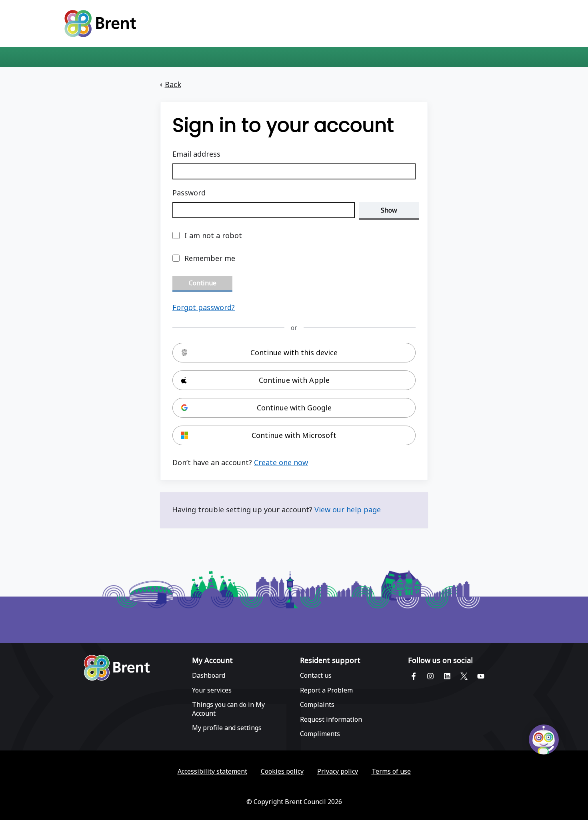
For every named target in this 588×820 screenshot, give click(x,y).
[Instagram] (430, 675)
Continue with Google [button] (294, 407)
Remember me (209, 258)
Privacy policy (337, 771)
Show (389, 210)
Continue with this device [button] (294, 352)
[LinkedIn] (447, 675)
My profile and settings (227, 728)
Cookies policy (282, 771)
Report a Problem (326, 690)
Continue (202, 283)
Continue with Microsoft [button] (294, 435)
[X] (464, 675)
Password (189, 192)
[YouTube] (480, 675)
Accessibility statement (212, 771)
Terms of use (391, 771)
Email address (196, 154)
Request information (331, 719)
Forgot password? (203, 307)
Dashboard (208, 675)
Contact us (316, 675)
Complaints (317, 705)
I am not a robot (213, 235)
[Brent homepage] (117, 669)
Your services (212, 690)
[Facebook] (413, 675)
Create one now (281, 462)
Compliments (320, 734)
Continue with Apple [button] (294, 380)
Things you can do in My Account (228, 709)
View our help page (347, 509)
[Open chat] (544, 739)
